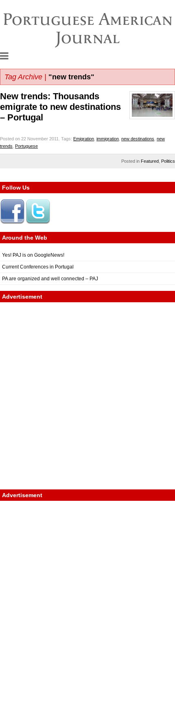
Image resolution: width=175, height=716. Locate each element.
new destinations (137, 138)
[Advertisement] (87, 395)
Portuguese (26, 146)
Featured (150, 161)
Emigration (83, 138)
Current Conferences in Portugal (38, 267)
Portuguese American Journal (88, 28)
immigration (107, 138)
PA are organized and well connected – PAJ (50, 279)
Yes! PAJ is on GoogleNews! (33, 255)
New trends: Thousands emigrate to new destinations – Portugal (60, 106)
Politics (168, 161)
